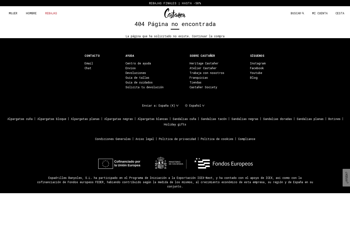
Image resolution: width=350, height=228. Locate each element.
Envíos (130, 68)
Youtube (256, 73)
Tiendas (195, 82)
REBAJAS (51, 13)
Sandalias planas (310, 119)
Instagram (257, 63)
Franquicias (199, 77)
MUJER (13, 13)
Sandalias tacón (214, 119)
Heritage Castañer (204, 63)
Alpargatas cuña (20, 119)
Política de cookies (217, 139)
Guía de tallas (137, 77)
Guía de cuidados (139, 82)
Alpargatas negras (118, 119)
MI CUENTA (320, 13)
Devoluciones (135, 73)
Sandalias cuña (184, 119)
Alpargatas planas (85, 119)
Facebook (257, 68)
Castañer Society (203, 87)
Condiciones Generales (113, 139)
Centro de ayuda (138, 63)
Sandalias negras (244, 119)
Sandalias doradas (277, 119)
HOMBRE (31, 13)
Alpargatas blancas (153, 119)
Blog (254, 77)
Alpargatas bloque (51, 119)
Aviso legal (144, 139)
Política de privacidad (177, 139)
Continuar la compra (208, 36)
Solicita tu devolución (144, 87)
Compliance (246, 139)
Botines (334, 119)
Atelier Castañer (203, 68)
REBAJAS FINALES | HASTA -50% (175, 3)
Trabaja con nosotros (207, 73)
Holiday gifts (175, 124)
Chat (88, 68)
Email (89, 63)
